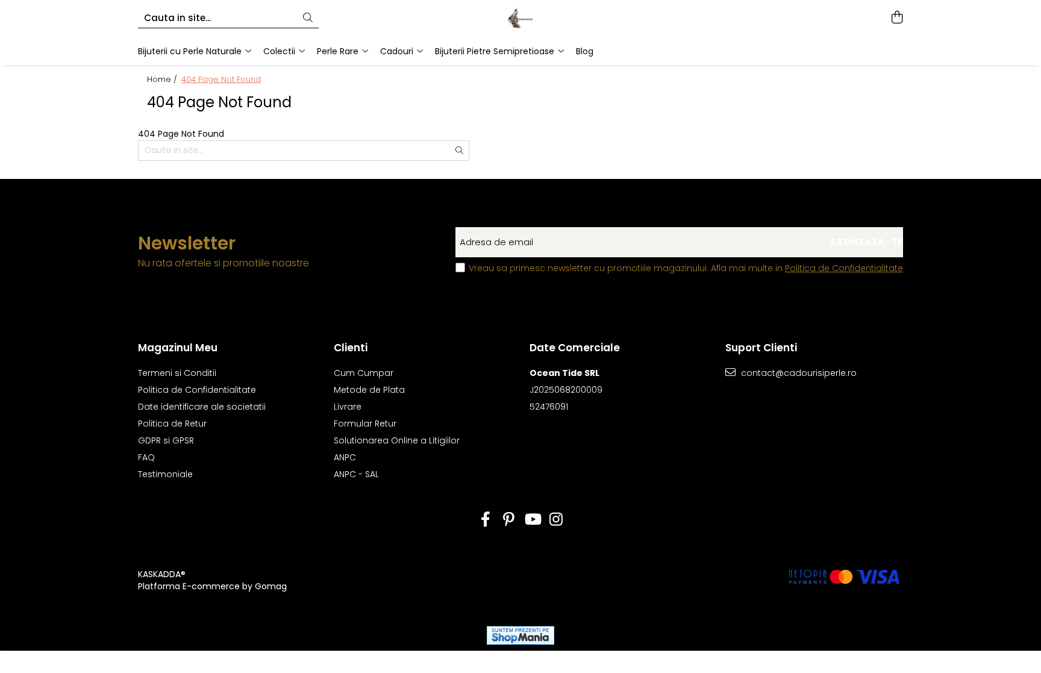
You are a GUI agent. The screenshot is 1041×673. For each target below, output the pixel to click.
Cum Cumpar (363, 373)
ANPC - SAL (356, 474)
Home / (163, 79)
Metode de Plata (369, 390)
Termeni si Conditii (177, 373)
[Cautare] (308, 18)
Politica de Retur (172, 424)
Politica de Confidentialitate (844, 268)
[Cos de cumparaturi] (896, 18)
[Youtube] (532, 520)
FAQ (146, 457)
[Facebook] (485, 520)
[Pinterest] (508, 520)
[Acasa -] (520, 18)
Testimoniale (165, 474)
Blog (584, 51)
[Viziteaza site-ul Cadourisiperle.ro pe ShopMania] (520, 635)
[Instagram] (555, 520)
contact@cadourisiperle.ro (798, 373)
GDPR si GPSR (166, 440)
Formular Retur (365, 424)
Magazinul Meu (177, 347)
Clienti (350, 347)
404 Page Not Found (221, 79)
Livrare (347, 407)
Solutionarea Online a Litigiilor (397, 440)
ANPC (345, 457)
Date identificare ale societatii (202, 407)
